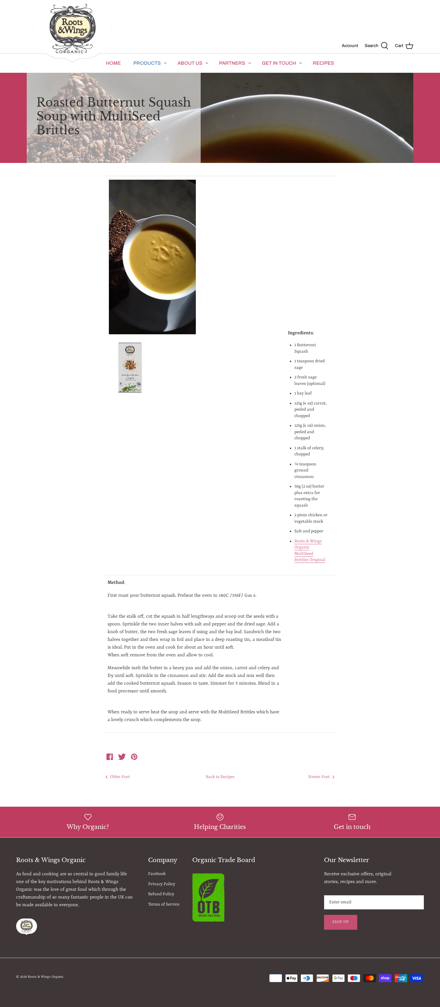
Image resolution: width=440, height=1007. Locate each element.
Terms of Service (163, 904)
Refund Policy (161, 894)
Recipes (323, 63)
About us (189, 63)
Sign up (340, 922)
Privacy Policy (161, 884)
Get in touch (279, 63)
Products (147, 63)
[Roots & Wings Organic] (72, 31)
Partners (232, 63)
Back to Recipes (220, 776)
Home (113, 63)
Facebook (157, 873)
